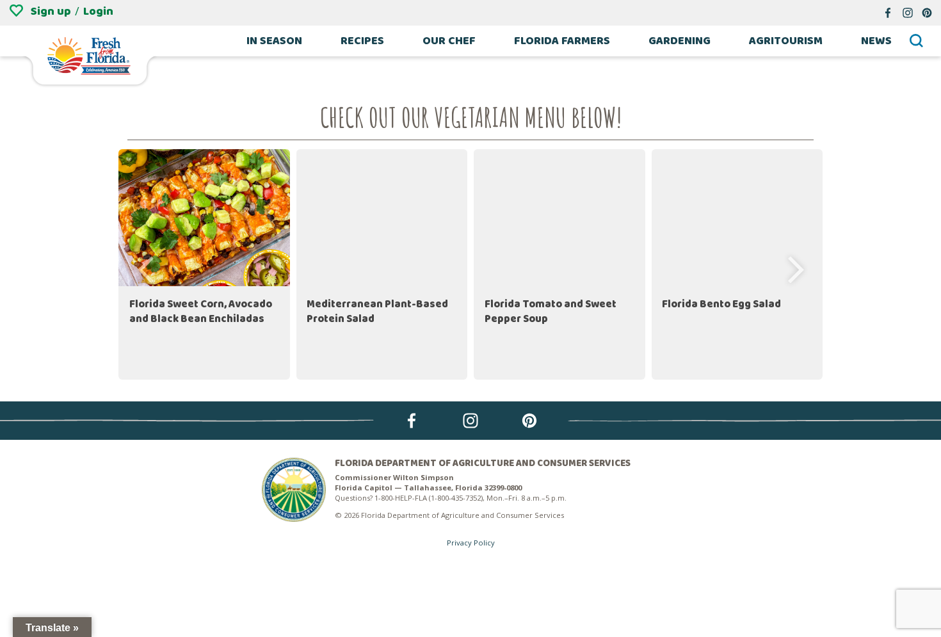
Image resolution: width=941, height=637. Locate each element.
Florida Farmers (562, 41)
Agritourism (786, 41)
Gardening (679, 41)
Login (98, 11)
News (876, 41)
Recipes (362, 41)
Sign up (51, 11)
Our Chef (449, 41)
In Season (274, 41)
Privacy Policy (471, 542)
